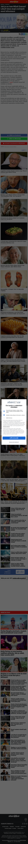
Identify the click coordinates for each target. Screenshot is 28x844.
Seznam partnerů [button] (6, 426)
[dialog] (14, 422)
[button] (14, 418)
